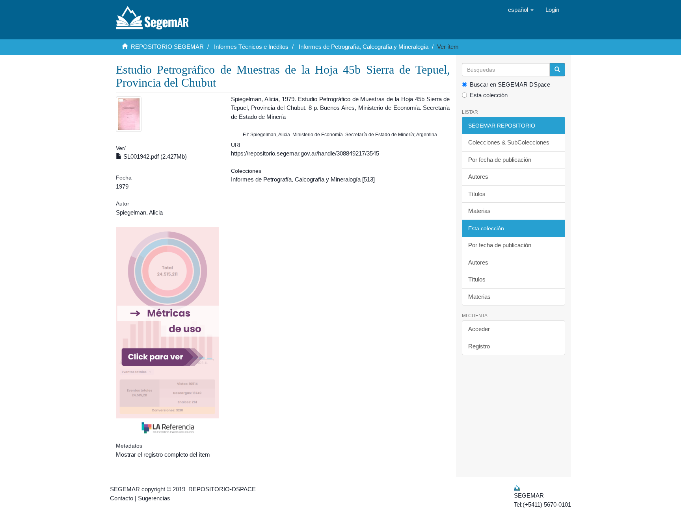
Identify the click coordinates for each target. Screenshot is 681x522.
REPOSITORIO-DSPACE (222, 489)
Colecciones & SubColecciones (508, 142)
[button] (521, 10)
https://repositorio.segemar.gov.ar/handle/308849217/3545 (305, 153)
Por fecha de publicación (499, 159)
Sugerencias (154, 498)
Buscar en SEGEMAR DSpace (510, 84)
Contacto (121, 498)
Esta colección (489, 95)
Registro (479, 346)
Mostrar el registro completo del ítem (163, 454)
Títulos (477, 194)
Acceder (479, 329)
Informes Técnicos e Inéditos (251, 46)
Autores (478, 176)
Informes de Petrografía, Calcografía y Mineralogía (363, 46)
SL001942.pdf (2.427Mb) (154, 156)
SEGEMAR (125, 489)
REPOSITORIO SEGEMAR (167, 46)
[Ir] (557, 69)
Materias (479, 210)
